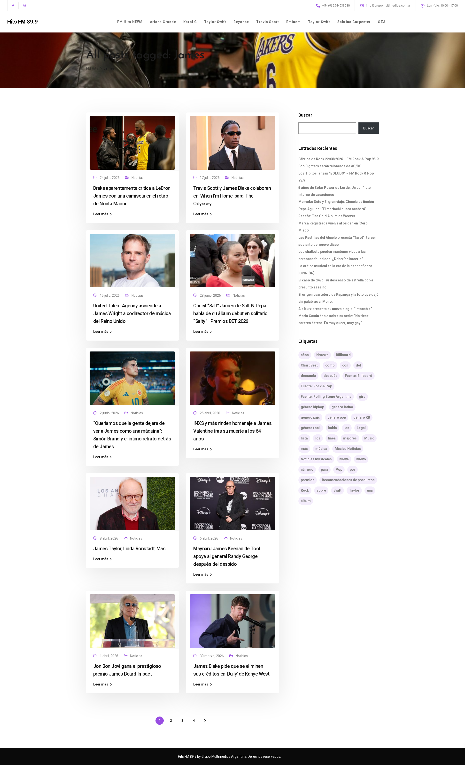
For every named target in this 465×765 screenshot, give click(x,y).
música (321, 449)
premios (307, 480)
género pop (336, 417)
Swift (337, 490)
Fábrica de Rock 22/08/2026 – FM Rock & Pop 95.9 (338, 159)
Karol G (190, 22)
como (330, 365)
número (307, 469)
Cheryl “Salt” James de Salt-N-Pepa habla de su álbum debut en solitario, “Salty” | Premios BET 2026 (230, 313)
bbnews (322, 355)
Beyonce (241, 22)
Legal (361, 428)
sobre (321, 490)
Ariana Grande (163, 22)
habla (332, 428)
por (352, 469)
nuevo (361, 459)
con (345, 365)
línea (332, 438)
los (317, 438)
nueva (344, 459)
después (330, 376)
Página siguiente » (205, 720)
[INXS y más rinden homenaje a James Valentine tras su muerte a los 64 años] (232, 376)
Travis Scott (267, 22)
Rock (305, 490)
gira (362, 396)
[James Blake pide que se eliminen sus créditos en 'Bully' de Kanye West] (232, 619)
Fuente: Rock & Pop (316, 386)
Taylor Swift (215, 22)
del (358, 365)
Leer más (100, 214)
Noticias (138, 178)
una (370, 490)
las (346, 428)
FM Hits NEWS (130, 22)
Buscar (305, 115)
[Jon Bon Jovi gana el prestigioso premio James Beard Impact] (132, 619)
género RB (361, 417)
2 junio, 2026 (110, 413)
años (305, 355)
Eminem (293, 22)
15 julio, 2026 (110, 295)
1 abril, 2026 (109, 656)
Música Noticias (348, 449)
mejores (350, 438)
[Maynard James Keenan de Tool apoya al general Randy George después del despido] (232, 501)
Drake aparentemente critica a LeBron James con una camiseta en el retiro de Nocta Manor (131, 196)
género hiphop (312, 407)
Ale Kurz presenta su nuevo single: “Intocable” (335, 309)
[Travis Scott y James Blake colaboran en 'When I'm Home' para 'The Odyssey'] (232, 141)
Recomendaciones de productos (348, 480)
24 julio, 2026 (110, 178)
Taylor (354, 490)
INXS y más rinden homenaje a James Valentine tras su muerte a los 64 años (232, 431)
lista (304, 438)
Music (369, 438)
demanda (308, 376)
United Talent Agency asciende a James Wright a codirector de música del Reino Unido (132, 313)
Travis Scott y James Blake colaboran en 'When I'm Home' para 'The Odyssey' (232, 196)
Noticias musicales (316, 459)
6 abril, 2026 (209, 538)
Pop (339, 469)
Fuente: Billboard (358, 376)
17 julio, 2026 (210, 178)
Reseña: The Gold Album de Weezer (326, 216)
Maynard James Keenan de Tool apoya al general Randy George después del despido (226, 556)
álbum (306, 501)
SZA (382, 22)
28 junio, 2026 (211, 295)
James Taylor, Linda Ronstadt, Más (129, 548)
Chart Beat (309, 365)
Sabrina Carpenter (354, 22)
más (304, 449)
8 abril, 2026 (109, 538)
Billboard (343, 355)
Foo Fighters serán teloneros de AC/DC (330, 166)
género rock (311, 428)
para (324, 469)
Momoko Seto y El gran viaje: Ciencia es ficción (336, 202)
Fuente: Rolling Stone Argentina (326, 396)
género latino (342, 407)
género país (310, 417)
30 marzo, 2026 (212, 656)
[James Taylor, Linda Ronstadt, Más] (132, 501)
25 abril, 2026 (210, 413)
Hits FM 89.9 (22, 22)
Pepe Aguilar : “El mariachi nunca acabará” (332, 209)
